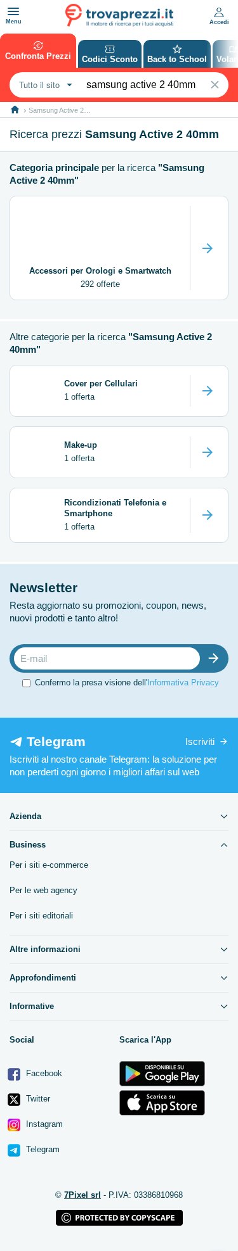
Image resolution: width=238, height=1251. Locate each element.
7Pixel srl (82, 1195)
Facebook (42, 1073)
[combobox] (44, 85)
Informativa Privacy (183, 682)
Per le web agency (43, 890)
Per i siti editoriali (41, 915)
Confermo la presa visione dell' (127, 682)
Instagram (43, 1124)
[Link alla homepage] (15, 110)
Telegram (41, 1149)
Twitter (36, 1098)
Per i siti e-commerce (49, 865)
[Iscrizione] (216, 658)
